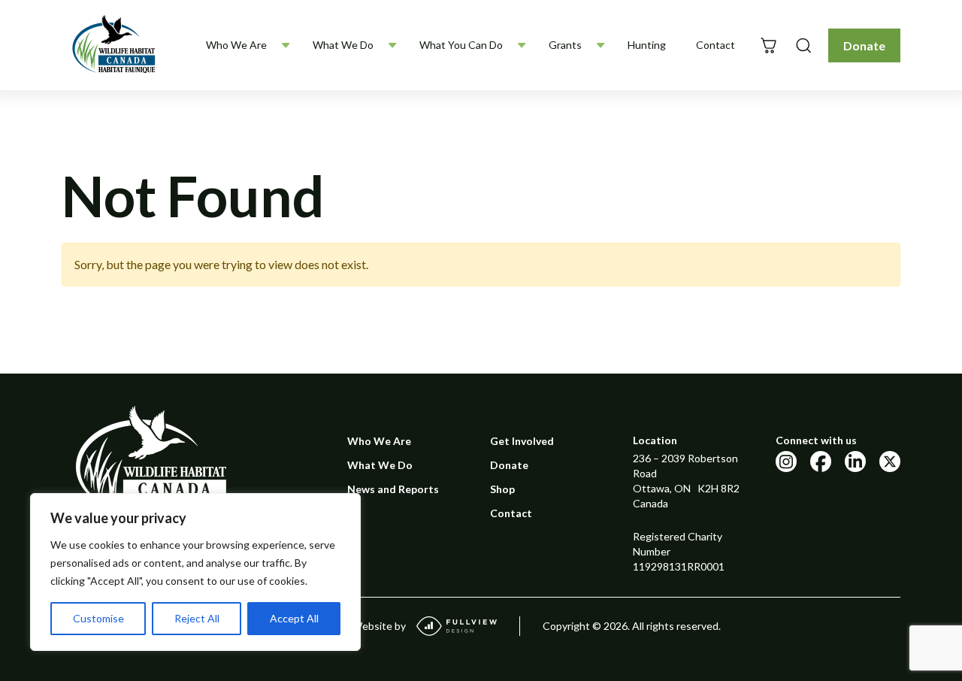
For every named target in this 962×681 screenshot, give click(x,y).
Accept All (294, 618)
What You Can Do (461, 44)
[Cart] (768, 45)
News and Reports (393, 489)
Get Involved (522, 440)
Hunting (647, 44)
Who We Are (236, 44)
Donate (864, 45)
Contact (715, 44)
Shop (502, 489)
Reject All (196, 618)
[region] (195, 572)
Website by (379, 625)
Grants (565, 44)
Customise (98, 618)
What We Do (343, 44)
